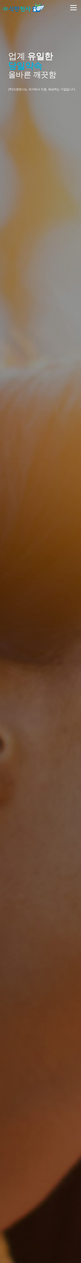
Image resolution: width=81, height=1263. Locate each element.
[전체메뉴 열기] (73, 8)
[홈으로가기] (23, 7)
